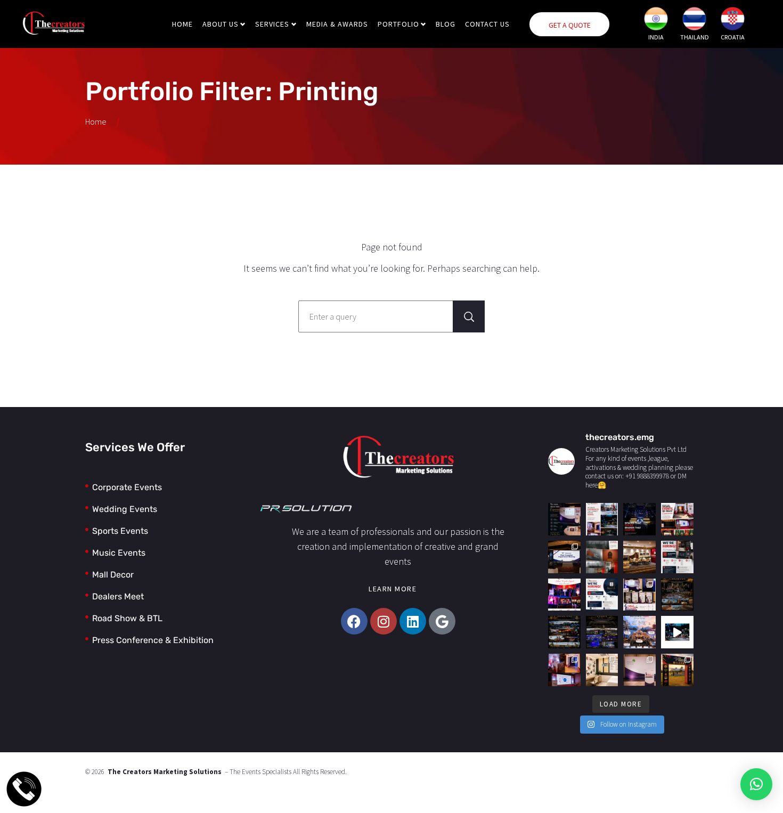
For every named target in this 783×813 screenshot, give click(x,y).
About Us (220, 24)
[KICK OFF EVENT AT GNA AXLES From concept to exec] (564, 557)
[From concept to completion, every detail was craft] (639, 557)
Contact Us (487, 24)
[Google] (442, 621)
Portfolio (398, 24)
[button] (756, 784)
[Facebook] (354, 621)
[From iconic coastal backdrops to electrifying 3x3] (677, 595)
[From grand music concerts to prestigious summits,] (602, 632)
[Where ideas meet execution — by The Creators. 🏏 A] (677, 670)
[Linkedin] (412, 621)
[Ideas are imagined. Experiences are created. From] (677, 519)
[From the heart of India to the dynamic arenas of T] (564, 632)
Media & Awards (337, 24)
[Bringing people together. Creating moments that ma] (564, 519)
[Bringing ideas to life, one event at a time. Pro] (564, 595)
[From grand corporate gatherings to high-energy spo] (677, 632)
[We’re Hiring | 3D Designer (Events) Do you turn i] (677, 557)
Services (272, 24)
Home (182, 24)
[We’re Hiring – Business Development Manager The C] (602, 595)
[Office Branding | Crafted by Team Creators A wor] (602, 557)
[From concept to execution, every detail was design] (564, 670)
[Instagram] (383, 621)
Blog (445, 24)
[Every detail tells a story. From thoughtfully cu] (639, 595)
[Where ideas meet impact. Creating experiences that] (602, 519)
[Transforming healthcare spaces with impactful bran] (602, 670)
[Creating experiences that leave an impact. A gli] (639, 670)
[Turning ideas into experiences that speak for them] (639, 519)
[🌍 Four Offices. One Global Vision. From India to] (639, 632)
